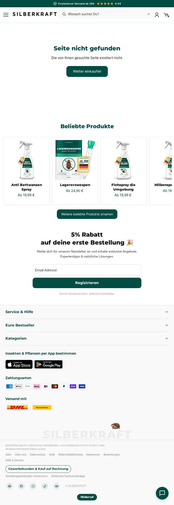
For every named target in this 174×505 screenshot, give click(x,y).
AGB (52, 454)
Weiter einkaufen (87, 71)
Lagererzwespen (75, 185)
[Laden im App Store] (19, 364)
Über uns (20, 454)
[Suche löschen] (148, 14)
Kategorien (16, 338)
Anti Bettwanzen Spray (26, 187)
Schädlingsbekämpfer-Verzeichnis (26, 476)
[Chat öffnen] (162, 493)
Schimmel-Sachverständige (68, 476)
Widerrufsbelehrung (70, 454)
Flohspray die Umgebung (123, 187)
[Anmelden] (157, 15)
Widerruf (87, 497)
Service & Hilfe (19, 312)
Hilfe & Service (14, 460)
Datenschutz (37, 454)
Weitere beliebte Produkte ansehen (87, 214)
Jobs (8, 454)
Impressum (93, 454)
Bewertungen (112, 454)
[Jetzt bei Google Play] (48, 364)
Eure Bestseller (19, 325)
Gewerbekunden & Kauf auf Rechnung (38, 469)
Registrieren (87, 283)
